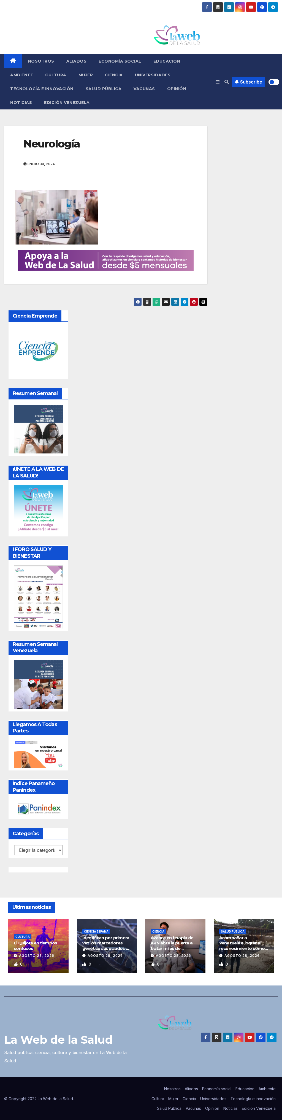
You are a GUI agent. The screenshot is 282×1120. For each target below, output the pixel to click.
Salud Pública (104, 88)
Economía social (120, 61)
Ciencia (114, 74)
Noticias (21, 102)
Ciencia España (96, 931)
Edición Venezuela (67, 102)
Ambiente (21, 74)
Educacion (166, 61)
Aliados (76, 61)
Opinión (176, 88)
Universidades (153, 74)
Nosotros (41, 61)
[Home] (13, 61)
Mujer (85, 74)
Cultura (55, 74)
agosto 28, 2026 (36, 956)
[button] (226, 82)
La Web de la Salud (58, 1039)
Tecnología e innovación (42, 88)
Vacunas (144, 88)
